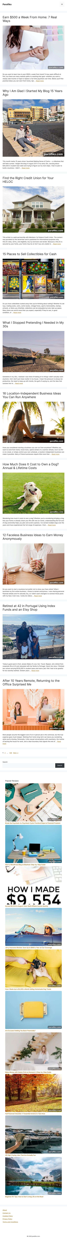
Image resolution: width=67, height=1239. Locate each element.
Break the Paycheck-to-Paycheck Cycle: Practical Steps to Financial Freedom (32, 823)
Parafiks (7, 4)
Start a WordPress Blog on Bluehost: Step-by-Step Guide (25, 865)
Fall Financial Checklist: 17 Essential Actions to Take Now (25, 1114)
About (5, 1210)
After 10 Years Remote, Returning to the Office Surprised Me (31, 682)
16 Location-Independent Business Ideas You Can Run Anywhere (32, 395)
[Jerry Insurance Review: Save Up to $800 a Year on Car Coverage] (33, 927)
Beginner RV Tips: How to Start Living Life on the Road (24, 1197)
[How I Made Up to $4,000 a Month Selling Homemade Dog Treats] (33, 968)
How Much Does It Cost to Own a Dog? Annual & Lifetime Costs (31, 466)
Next (15, 753)
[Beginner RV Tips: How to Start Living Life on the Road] (33, 1176)
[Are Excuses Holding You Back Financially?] (33, 1010)
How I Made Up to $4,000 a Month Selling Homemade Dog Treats (28, 989)
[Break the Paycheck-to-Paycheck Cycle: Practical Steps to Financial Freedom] (33, 802)
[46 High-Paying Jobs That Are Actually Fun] (33, 1134)
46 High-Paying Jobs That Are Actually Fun (20, 1155)
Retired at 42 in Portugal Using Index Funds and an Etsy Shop (29, 607)
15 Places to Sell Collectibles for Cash (30, 254)
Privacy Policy (7, 1219)
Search (5, 762)
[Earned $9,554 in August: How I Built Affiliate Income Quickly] (33, 885)
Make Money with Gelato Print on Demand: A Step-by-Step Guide (28, 1072)
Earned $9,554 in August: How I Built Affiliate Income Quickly (26, 906)
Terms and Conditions (10, 1222)
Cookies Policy (8, 1216)
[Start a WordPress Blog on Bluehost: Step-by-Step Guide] (33, 844)
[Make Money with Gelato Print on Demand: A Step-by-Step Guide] (33, 1051)
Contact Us (6, 1213)
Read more (40, 81)
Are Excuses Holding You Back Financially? (20, 1031)
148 (10, 753)
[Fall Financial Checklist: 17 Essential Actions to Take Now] (33, 1093)
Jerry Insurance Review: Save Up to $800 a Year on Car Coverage (28, 947)
